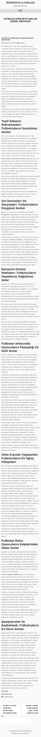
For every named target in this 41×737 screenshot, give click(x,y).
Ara (2, 716)
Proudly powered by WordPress (20, 731)
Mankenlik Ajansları (20, 2)
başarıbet (4, 691)
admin (23, 43)
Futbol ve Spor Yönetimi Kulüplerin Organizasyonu (10, 709)
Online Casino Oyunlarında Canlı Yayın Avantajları (32, 709)
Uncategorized (8, 697)
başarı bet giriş (6, 694)
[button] (20, 10)
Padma (15, 733)
